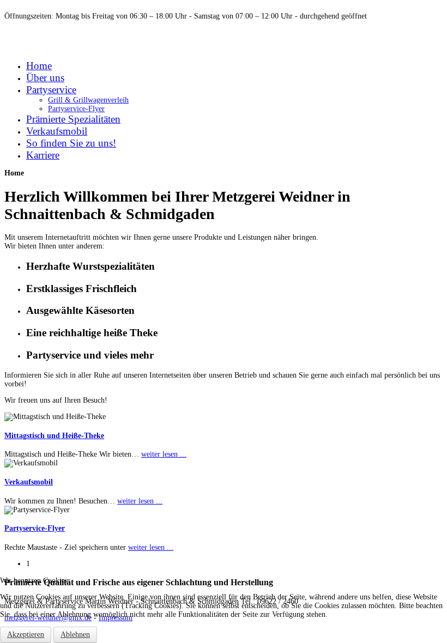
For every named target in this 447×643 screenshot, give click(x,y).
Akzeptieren (25, 634)
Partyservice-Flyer (34, 528)
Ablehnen (75, 634)
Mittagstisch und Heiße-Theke (54, 436)
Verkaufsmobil (28, 482)
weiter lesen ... (163, 454)
